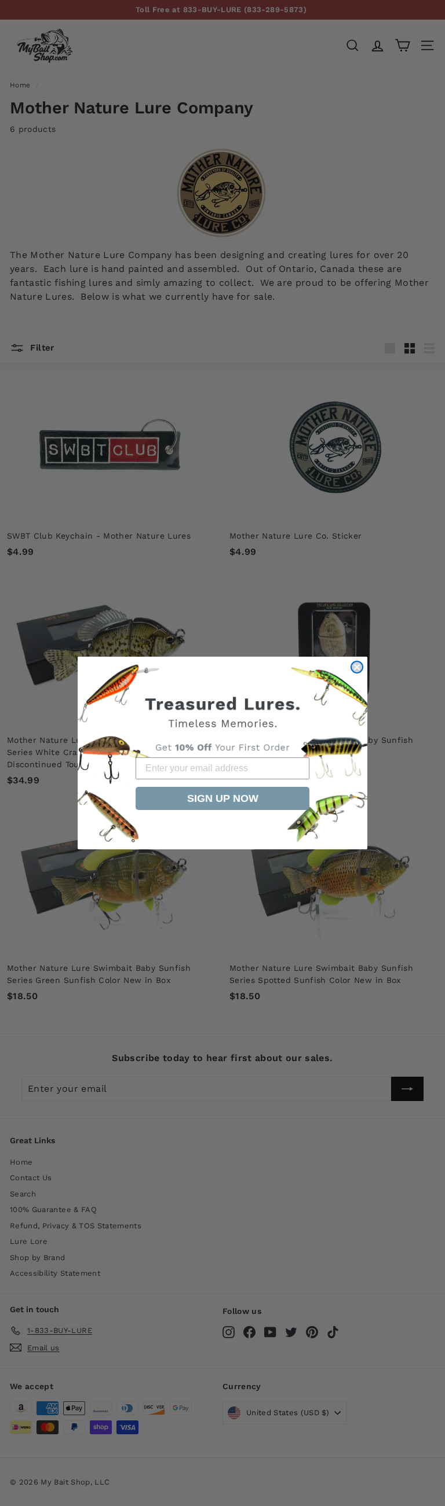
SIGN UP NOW (222, 798)
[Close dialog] (357, 667)
